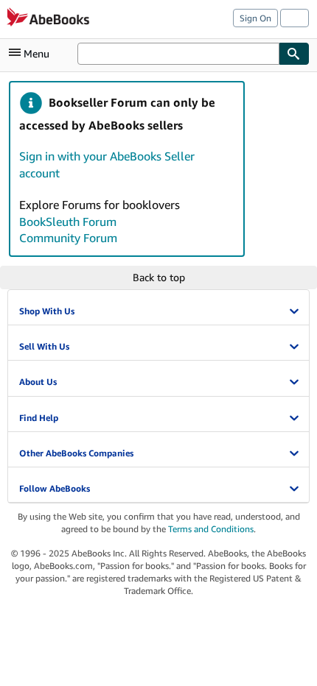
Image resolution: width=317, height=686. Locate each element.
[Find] (294, 54)
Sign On (255, 18)
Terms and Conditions (211, 528)
